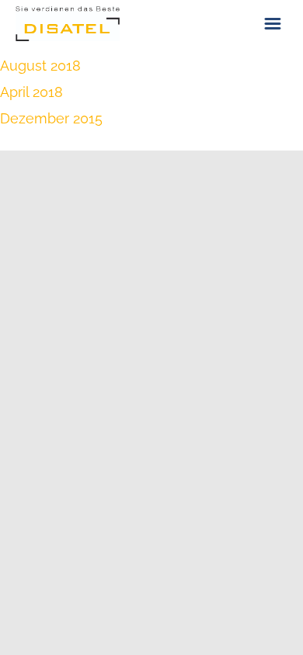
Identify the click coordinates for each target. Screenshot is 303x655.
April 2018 (31, 92)
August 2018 (40, 65)
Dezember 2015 (51, 118)
